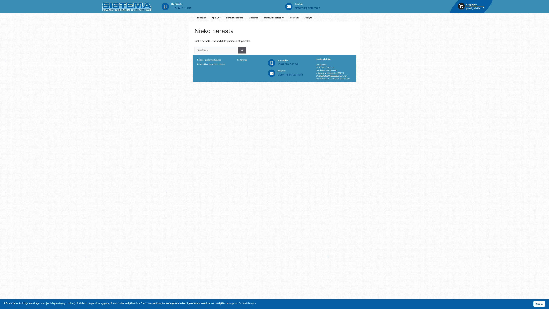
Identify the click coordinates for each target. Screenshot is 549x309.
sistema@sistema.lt (307, 8)
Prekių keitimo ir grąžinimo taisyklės (211, 64)
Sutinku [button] (539, 304)
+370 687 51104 (181, 8)
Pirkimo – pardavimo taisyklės (209, 60)
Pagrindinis (201, 18)
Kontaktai (294, 18)
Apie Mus (216, 18)
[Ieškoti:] (216, 49)
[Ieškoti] (242, 50)
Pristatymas (242, 60)
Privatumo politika (234, 18)
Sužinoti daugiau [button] (247, 303)
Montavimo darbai (272, 18)
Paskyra (308, 18)
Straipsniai (253, 18)
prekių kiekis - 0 (475, 8)
